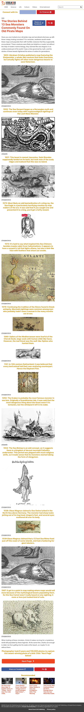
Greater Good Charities (29, 706)
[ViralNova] (8, 3)
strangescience (6, 106)
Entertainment (45, 7)
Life (20, 7)
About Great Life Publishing (37, 709)
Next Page (27, 661)
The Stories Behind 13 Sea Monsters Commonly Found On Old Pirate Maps (15, 26)
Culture (26, 7)
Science (13, 7)
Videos (34, 7)
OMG (6, 7)
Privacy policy (51, 709)
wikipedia (4, 154)
